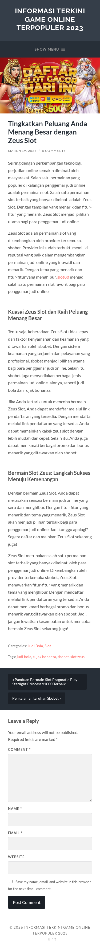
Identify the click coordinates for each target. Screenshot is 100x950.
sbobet (63, 657)
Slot (48, 646)
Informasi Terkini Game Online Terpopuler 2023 (50, 19)
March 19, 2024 (22, 151)
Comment (19, 749)
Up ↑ (52, 939)
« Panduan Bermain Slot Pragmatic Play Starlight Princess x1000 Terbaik (44, 682)
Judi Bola (35, 646)
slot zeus (77, 657)
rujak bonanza (44, 657)
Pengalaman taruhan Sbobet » (36, 698)
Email (15, 833)
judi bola (24, 657)
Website (16, 857)
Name (15, 808)
